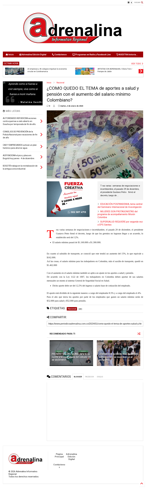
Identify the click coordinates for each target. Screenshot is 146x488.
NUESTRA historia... (128, 54)
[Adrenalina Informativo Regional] (73, 48)
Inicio (11, 54)
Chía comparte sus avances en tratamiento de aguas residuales (116, 70)
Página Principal (59, 455)
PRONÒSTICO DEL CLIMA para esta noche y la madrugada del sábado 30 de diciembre (71, 357)
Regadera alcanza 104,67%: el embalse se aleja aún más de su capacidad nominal (48, 70)
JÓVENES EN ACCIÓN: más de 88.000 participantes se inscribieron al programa (118, 357)
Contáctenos (60, 54)
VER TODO (136, 63)
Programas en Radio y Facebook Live (93, 54)
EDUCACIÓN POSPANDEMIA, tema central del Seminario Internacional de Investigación (120, 205)
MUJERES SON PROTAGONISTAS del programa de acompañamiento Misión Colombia (118, 214)
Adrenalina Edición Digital (33, 54)
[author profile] (54, 106)
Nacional (60, 82)
